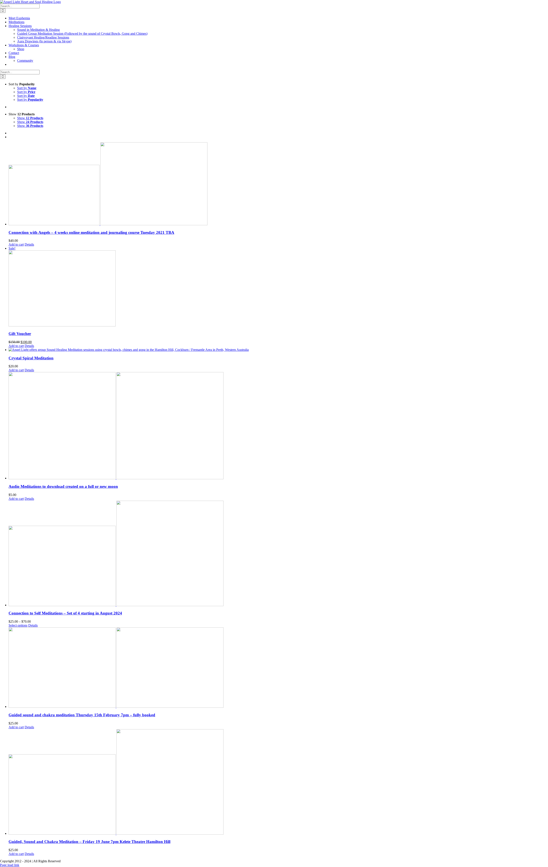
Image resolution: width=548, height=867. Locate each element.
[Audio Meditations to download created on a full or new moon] (278, 426)
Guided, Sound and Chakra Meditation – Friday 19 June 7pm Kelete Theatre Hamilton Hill (89, 841)
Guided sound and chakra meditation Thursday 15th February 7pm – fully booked (82, 715)
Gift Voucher (20, 333)
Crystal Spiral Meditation (31, 358)
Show (30, 118)
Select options (18, 625)
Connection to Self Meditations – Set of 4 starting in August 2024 (65, 613)
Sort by (26, 88)
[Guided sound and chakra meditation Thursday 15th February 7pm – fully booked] (278, 668)
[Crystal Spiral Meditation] (278, 350)
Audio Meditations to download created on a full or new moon (63, 486)
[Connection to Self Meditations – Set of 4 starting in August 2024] (278, 554)
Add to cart (16, 244)
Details (29, 244)
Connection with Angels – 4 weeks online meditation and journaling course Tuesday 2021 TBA (91, 232)
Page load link (9, 865)
